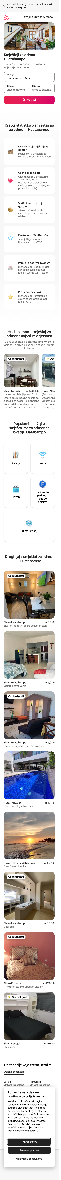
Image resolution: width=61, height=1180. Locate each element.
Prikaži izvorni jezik (16, 7)
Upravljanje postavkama (29, 1158)
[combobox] (29, 78)
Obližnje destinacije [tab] (14, 1071)
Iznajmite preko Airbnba (38, 17)
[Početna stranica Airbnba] (6, 17)
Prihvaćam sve (29, 1141)
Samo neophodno (29, 1150)
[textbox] (17, 90)
